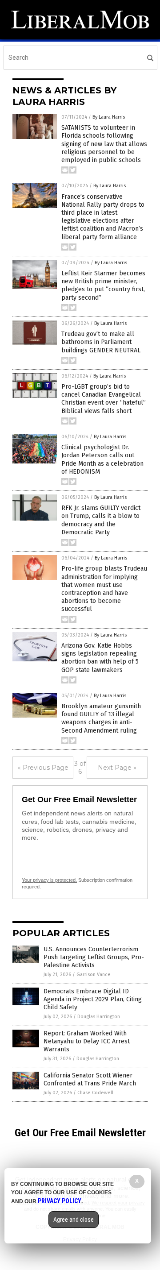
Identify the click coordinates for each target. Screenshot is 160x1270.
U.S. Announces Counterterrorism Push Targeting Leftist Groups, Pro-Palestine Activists (94, 957)
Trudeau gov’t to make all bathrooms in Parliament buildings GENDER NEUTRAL (100, 342)
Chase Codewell (95, 1093)
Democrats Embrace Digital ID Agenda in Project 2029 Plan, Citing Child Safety (93, 999)
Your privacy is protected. (49, 880)
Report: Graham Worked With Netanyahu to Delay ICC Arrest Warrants (87, 1041)
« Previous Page (43, 768)
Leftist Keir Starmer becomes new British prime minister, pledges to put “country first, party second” (103, 285)
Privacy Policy (59, 1200)
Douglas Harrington (98, 1016)
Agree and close (73, 1219)
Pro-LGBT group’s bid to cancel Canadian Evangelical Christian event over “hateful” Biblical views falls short (103, 399)
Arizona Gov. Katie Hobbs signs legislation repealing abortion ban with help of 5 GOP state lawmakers (100, 658)
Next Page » (117, 768)
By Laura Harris (108, 117)
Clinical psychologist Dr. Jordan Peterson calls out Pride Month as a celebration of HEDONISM (102, 459)
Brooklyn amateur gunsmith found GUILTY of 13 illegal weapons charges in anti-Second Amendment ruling (101, 718)
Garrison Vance (93, 974)
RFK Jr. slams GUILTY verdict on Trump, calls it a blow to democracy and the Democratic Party (100, 520)
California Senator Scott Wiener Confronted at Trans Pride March (90, 1079)
